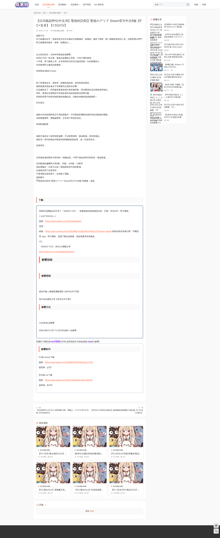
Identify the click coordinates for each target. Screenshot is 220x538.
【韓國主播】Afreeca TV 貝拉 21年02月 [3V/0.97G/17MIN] (174, 66)
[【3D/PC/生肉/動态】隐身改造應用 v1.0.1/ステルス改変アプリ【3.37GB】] (156, 41)
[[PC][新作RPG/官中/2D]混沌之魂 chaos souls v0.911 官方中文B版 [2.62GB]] (156, 51)
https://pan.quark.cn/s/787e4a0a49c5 (63, 221)
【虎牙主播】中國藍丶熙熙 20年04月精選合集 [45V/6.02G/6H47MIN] (174, 87)
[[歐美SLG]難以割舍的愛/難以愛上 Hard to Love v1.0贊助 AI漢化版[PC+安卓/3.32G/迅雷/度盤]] (90, 436)
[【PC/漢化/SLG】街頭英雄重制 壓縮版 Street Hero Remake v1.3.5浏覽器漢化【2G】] (90, 472)
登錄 (92, 511)
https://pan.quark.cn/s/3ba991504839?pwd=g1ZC (69, 362)
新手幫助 (87, 4)
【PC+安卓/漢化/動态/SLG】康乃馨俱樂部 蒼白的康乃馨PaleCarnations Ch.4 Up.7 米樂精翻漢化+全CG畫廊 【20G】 (53, 453)
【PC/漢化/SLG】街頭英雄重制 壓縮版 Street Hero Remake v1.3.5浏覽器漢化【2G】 (89, 489)
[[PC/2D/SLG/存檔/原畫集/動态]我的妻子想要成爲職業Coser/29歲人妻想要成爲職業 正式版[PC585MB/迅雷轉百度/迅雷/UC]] (126, 436)
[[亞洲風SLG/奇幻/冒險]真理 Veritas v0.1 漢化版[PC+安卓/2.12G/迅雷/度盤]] (156, 31)
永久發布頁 (99, 4)
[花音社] (22, 4)
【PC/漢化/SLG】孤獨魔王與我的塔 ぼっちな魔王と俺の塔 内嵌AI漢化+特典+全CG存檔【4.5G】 (53, 489)
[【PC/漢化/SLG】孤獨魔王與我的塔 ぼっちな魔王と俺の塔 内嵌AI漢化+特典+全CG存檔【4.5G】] (53, 472)
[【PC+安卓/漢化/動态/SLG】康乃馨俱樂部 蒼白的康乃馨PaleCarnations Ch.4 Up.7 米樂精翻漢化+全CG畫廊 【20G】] (53, 436)
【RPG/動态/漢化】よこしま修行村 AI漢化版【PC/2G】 (173, 97)
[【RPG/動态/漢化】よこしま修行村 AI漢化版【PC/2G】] (156, 98)
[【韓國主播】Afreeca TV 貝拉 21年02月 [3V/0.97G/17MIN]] (156, 67)
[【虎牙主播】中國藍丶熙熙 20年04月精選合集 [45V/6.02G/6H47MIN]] (156, 87)
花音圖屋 (62, 4)
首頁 (37, 4)
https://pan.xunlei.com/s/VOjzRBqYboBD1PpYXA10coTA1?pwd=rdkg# (78, 231)
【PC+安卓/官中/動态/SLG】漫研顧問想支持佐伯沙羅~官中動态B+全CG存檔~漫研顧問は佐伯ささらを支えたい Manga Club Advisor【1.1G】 (126, 489)
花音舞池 (74, 4)
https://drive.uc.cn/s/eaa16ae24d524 (56, 251)
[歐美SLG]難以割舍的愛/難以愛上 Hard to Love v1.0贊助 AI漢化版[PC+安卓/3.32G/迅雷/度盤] (89, 453)
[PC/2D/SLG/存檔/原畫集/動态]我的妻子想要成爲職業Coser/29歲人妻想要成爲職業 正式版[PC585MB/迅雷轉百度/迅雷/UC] (126, 453)
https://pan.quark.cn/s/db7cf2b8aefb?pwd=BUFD (69, 380)
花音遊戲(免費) (48, 4)
